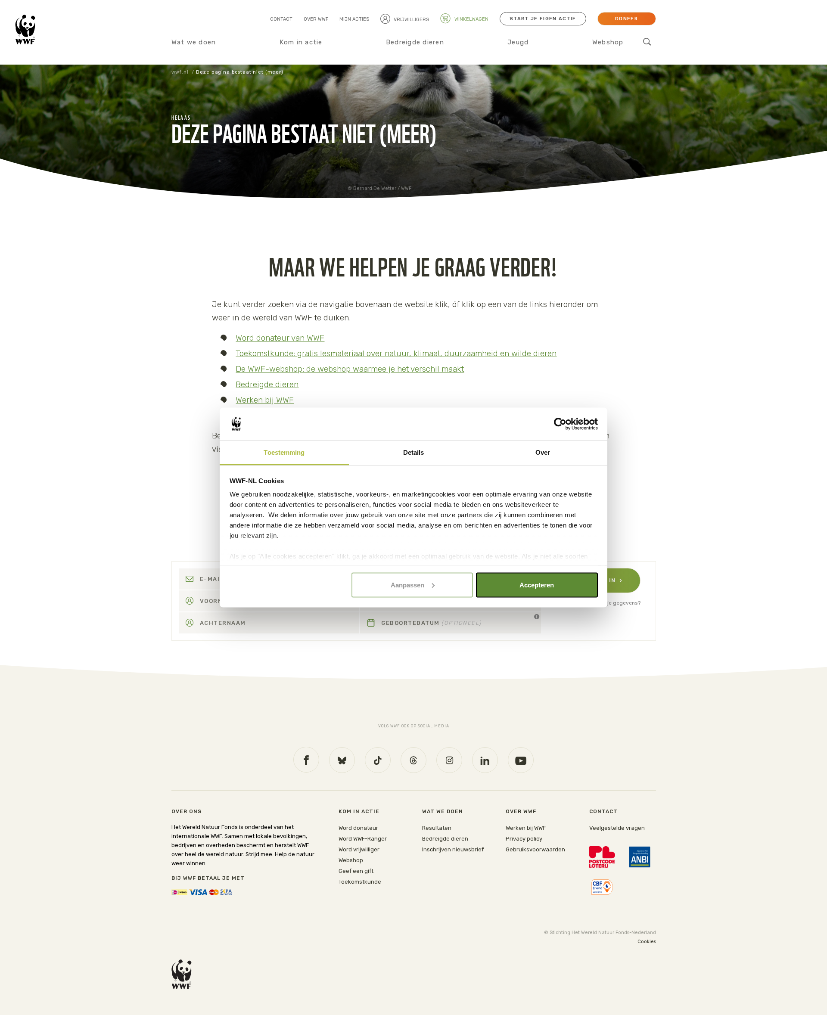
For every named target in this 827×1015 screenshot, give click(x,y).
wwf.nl (180, 72)
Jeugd (518, 42)
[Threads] (413, 760)
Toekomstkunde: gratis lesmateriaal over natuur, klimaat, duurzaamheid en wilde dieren (396, 353)
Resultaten (436, 828)
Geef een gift (356, 871)
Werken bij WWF (265, 400)
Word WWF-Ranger (363, 838)
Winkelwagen (470, 19)
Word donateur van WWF (280, 338)
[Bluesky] (342, 760)
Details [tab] (413, 452)
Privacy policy (524, 838)
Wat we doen (193, 42)
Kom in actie (301, 42)
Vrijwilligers (411, 19)
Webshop (608, 42)
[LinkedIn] (485, 760)
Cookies (646, 941)
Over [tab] (542, 452)
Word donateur (358, 828)
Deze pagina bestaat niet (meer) (239, 72)
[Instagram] (449, 760)
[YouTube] (521, 760)
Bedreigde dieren (415, 42)
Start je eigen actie (543, 19)
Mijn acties (354, 19)
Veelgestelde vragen (617, 828)
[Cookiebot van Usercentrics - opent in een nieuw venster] (560, 424)
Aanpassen (407, 584)
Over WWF (316, 19)
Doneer (626, 19)
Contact (281, 19)
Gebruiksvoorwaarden (535, 849)
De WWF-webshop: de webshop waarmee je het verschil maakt (350, 369)
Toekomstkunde (360, 881)
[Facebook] (306, 760)
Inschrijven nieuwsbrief (453, 849)
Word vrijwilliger (359, 849)
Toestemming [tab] (284, 452)
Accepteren (536, 584)
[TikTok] (378, 760)
